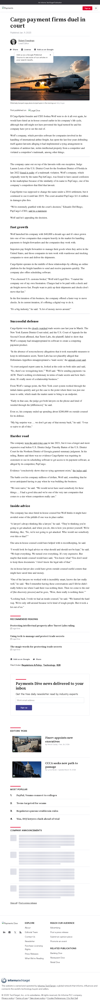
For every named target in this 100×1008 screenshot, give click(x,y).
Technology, (49, 665)
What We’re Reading (34, 958)
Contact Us (30, 936)
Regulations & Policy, (32, 665)
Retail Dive (55, 962)
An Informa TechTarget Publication (50, 2)
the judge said (80, 470)
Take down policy (37, 998)
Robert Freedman (26, 40)
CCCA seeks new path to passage (61, 765)
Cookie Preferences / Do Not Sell (62, 998)
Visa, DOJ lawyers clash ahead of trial (38, 818)
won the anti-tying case (36, 442)
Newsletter (30, 941)
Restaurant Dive (57, 957)
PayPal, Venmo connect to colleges (37, 795)
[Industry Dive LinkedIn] (4, 932)
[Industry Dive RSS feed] (20, 932)
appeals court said (77, 359)
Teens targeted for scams (31, 803)
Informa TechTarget (47, 985)
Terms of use (22, 998)
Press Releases (31, 954)
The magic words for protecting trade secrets (36, 646)
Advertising (55, 927)
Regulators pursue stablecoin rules (37, 810)
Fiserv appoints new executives (59, 739)
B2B (59, 665)
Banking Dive (56, 953)
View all (13, 903)
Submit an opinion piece (61, 936)
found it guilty (27, 172)
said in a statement (38, 210)
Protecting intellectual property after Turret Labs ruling (42, 625)
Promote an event (58, 941)
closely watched (40, 328)
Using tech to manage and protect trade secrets (37, 636)
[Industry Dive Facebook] (9, 932)
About (27, 927)
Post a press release (28, 903)
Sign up (87, 8)
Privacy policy (8, 998)
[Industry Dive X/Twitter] (15, 932)
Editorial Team (31, 932)
